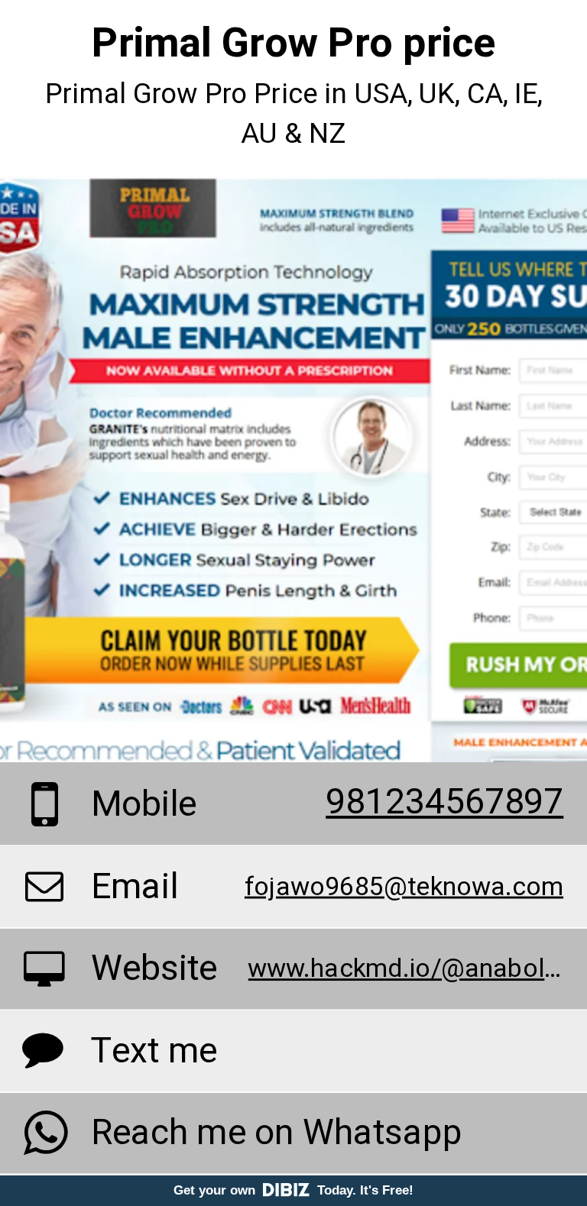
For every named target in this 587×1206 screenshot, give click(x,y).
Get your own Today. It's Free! (293, 1190)
